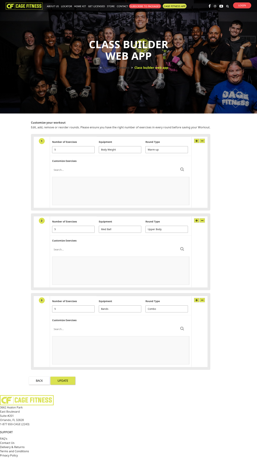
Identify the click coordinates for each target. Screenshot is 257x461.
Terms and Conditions (14, 451)
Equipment (105, 142)
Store (111, 6)
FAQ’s (3, 439)
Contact (122, 6)
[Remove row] (202, 141)
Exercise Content (116, 67)
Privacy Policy (9, 455)
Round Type (152, 142)
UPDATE (63, 381)
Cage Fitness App (174, 6)
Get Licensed (96, 6)
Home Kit (80, 6)
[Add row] (196, 141)
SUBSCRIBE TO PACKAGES (145, 6)
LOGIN (242, 5)
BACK (39, 381)
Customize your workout (48, 123)
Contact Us (7, 443)
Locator (66, 6)
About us (53, 6)
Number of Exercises (64, 142)
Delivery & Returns (12, 447)
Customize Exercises (64, 161)
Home (93, 67)
